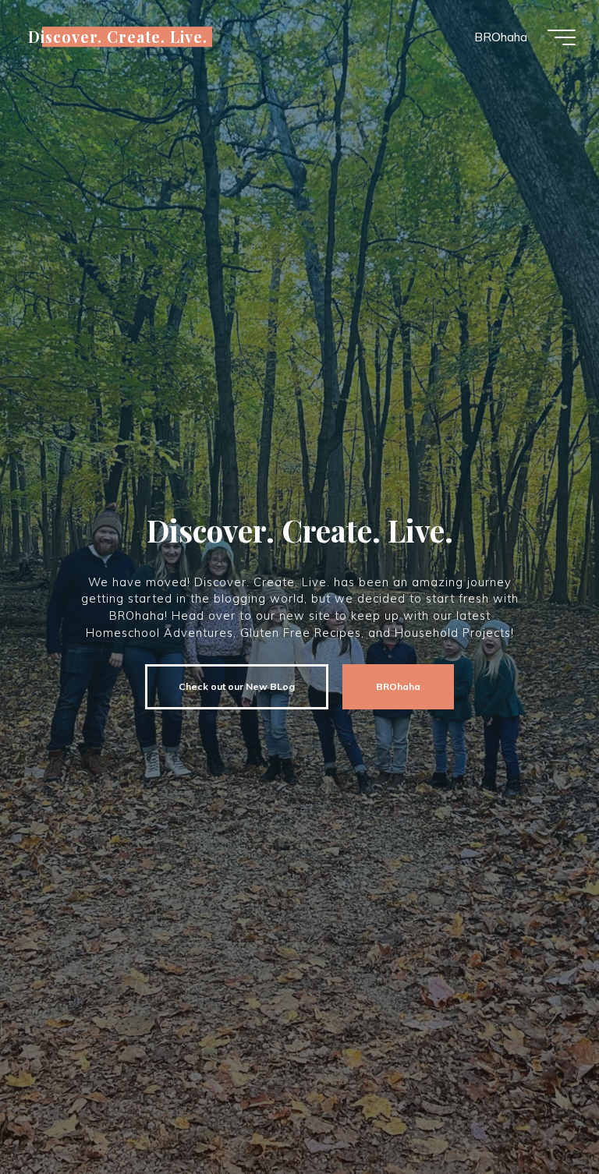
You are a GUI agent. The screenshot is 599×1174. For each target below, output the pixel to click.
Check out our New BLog (237, 686)
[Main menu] (562, 37)
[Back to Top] (538, 1113)
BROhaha (398, 686)
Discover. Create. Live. (117, 37)
